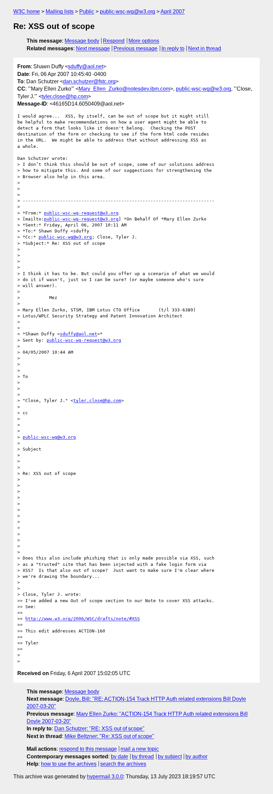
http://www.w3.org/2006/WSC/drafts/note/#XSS (82, 618)
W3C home (26, 11)
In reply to (172, 48)
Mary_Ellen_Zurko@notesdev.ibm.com (124, 89)
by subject (170, 756)
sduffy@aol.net (85, 66)
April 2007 (172, 11)
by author (196, 756)
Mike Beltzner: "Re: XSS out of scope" (109, 736)
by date (119, 756)
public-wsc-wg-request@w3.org (81, 212)
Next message (93, 48)
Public (86, 11)
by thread (143, 756)
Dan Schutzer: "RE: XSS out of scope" (99, 728)
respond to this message (88, 749)
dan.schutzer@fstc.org (89, 81)
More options (144, 41)
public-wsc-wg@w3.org (127, 11)
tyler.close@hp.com (65, 96)
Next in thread (204, 48)
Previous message (135, 48)
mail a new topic (140, 749)
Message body (82, 41)
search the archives (123, 764)
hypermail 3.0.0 (105, 776)
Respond (114, 41)
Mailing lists (60, 11)
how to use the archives (69, 764)
